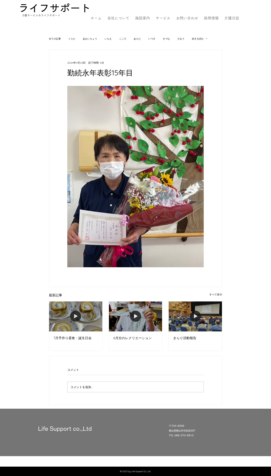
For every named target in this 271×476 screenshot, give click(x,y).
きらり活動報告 (184, 338)
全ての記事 (55, 38)
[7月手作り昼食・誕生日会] (75, 316)
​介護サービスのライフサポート (41, 15)
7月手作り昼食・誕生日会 (72, 338)
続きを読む (198, 38)
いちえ (108, 38)
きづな (166, 38)
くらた (71, 38)
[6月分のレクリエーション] (135, 316)
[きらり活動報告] (195, 316)
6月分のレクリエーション (132, 338)
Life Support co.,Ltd (65, 428)
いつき (151, 38)
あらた (137, 38)
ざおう (181, 38)
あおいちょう (90, 38)
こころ (122, 38)
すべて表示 (215, 294)
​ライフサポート (54, 8)
